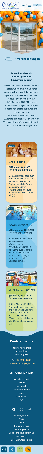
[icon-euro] (12, 449)
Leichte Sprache (21, 429)
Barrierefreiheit (21, 426)
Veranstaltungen (21, 389)
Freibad (21, 382)
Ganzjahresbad (21, 379)
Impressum (21, 436)
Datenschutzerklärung (21, 440)
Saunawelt (21, 386)
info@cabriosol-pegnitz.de (22, 363)
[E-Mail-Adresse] (29, 409)
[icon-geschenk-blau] (28, 449)
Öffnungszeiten (21, 415)
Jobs (21, 422)
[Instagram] (21, 409)
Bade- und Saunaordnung (21, 433)
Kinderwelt (21, 396)
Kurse (21, 393)
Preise (21, 419)
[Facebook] (13, 409)
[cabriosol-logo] (10, 5)
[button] (26, 5)
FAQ (21, 400)
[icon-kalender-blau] (20, 449)
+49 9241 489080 (23, 360)
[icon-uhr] (4, 449)
